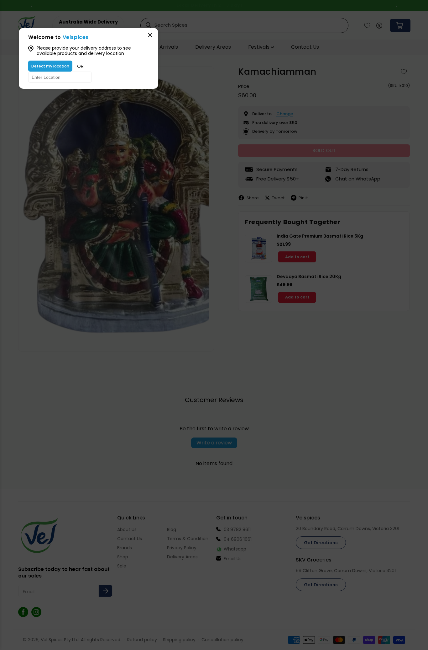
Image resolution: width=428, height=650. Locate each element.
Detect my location (50, 66)
